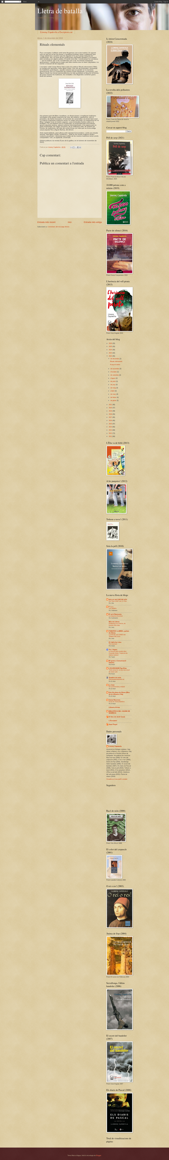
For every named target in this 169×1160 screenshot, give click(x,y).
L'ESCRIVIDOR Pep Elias (118, 668)
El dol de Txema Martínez (117, 701)
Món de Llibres (114, 622)
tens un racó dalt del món (118, 599)
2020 (110, 408)
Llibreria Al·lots (114, 707)
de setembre (114, 375)
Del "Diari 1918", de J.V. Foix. (118, 601)
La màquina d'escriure (116, 616)
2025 (110, 346)
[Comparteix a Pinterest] (80, 147)
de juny (113, 384)
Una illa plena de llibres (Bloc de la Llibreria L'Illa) (119, 693)
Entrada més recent (46, 222)
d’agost (113, 378)
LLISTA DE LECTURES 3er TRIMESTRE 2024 (117, 635)
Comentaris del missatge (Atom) (58, 227)
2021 (110, 404)
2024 (110, 350)
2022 (110, 356)
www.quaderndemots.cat (116, 679)
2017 (110, 417)
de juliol (113, 381)
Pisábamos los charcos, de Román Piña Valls (117, 624)
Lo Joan (112, 685)
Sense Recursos (114, 700)
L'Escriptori (113, 720)
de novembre (115, 369)
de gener (113, 400)
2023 (110, 353)
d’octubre (113, 372)
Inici (70, 222)
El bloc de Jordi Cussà (117, 717)
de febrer (113, 397)
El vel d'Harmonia (115, 614)
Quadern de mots (115, 677)
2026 (110, 343)
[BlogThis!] (73, 147)
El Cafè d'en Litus (115, 642)
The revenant (113, 644)
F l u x (111, 607)
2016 (110, 420)
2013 (110, 430)
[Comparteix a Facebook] (78, 147)
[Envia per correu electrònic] (71, 147)
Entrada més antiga (93, 222)
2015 (110, 424)
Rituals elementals (116, 361)
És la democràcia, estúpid (117, 687)
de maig (113, 388)
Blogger (98, 1155)
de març (113, 394)
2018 (110, 414)
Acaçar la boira (115, 364)
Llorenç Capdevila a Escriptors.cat (56, 32)
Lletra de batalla (60, 10)
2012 (110, 433)
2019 (110, 411)
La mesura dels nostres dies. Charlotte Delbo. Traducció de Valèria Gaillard (118, 653)
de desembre (115, 359)
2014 (110, 427)
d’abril (112, 391)
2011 (110, 436)
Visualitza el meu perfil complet (116, 779)
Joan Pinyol (113, 724)
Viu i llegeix (113, 649)
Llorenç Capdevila (115, 746)
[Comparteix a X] (76, 147)
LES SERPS (112, 608)
